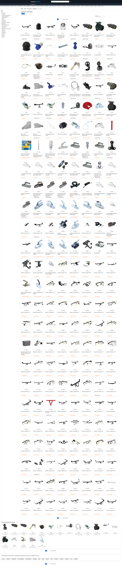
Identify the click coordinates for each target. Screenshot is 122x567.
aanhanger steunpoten (5, 16)
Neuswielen (3, 27)
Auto (2, 11)
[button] (32, 4)
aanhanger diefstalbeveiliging (6, 15)
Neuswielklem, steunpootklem (6, 28)
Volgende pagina (65, 19)
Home (2, 10)
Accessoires (4, 12)
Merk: (23, 13)
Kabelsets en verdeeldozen (6, 22)
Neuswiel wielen (4, 26)
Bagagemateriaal (4, 17)
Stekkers (3, 34)
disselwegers (4, 21)
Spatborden (3, 33)
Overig (3, 37)
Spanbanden (4, 32)
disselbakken (4, 20)
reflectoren (3, 31)
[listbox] (100, 16)
